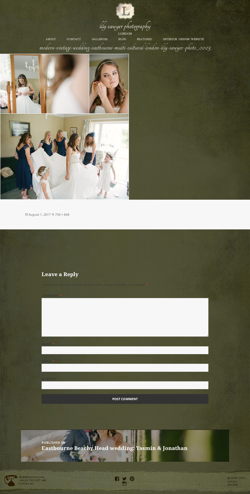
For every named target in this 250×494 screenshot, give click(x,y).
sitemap (233, 484)
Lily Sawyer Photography (125, 26)
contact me (26, 483)
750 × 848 (62, 214)
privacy (232, 481)
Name (48, 344)
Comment (52, 296)
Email (48, 361)
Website (49, 379)
